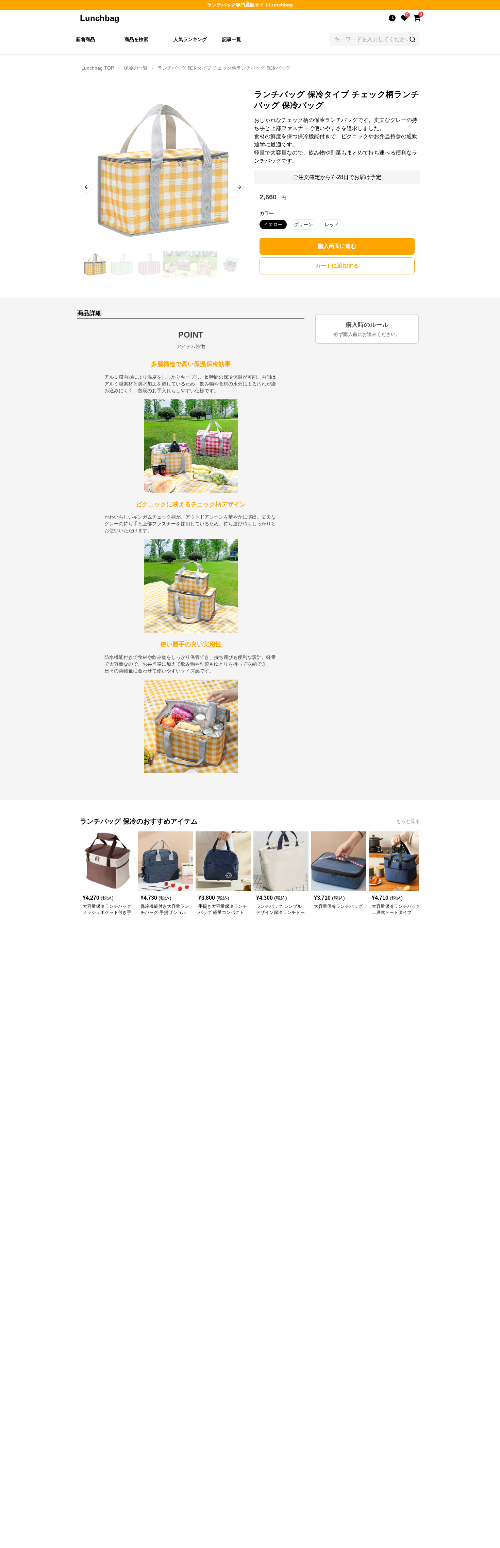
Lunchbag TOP (97, 68)
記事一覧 (231, 39)
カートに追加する (337, 266)
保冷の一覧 (136, 68)
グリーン (303, 224)
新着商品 (85, 39)
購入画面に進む (337, 246)
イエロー (273, 224)
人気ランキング (190, 39)
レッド (331, 224)
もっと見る (408, 821)
